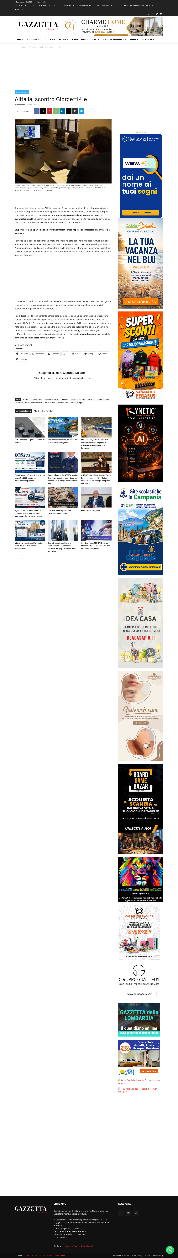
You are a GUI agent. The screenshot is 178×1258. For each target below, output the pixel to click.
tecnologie (50, 1255)
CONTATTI (149, 6)
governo (91, 399)
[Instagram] (156, 14)
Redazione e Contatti (121, 1255)
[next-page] (21, 557)
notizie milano (63, 402)
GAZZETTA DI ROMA (84, 6)
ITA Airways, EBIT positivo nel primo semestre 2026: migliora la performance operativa (30, 478)
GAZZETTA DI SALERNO (119, 6)
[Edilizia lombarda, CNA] (96, 497)
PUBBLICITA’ (19, 10)
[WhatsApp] (56, 111)
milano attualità (103, 399)
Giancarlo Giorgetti (78, 399)
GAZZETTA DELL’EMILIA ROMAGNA (61, 6)
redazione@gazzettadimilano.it (78, 1246)
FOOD (94, 39)
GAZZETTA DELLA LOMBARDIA (36, 6)
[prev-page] (16, 557)
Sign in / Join (41, 2)
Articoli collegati (23, 411)
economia (64, 399)
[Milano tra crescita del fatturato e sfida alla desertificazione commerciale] (30, 530)
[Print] (75, 111)
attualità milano (36, 399)
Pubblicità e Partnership (154, 1255)
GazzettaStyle (80, 39)
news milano (50, 402)
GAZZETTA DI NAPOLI (101, 6)
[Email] (68, 111)
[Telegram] (81, 111)
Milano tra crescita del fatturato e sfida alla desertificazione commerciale (29, 546)
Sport (133, 39)
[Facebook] (152, 14)
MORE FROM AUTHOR (43, 411)
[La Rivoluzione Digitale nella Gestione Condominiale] (63, 497)
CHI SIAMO (19, 6)
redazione (21, 105)
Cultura (48, 39)
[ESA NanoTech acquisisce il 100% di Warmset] (30, 427)
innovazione (28, 1255)
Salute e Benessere (113, 39)
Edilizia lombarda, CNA (90, 510)
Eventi (62, 39)
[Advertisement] (89, 69)
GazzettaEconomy (29, 47)
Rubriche (147, 39)
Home (20, 39)
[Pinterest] (49, 111)
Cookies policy (60, 1237)
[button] (148, 14)
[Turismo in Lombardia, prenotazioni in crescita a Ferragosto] (63, 427)
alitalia (25, 399)
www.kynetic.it (60, 1255)
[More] (88, 111)
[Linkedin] (161, 14)
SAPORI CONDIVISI (137, 6)
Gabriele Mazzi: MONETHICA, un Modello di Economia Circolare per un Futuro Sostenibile (95, 546)
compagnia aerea (51, 399)
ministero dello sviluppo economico (29, 402)
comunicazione (39, 1255)
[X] (43, 111)
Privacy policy (137, 1255)
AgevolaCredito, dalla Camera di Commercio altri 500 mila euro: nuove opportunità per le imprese (28, 513)
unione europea (77, 402)
